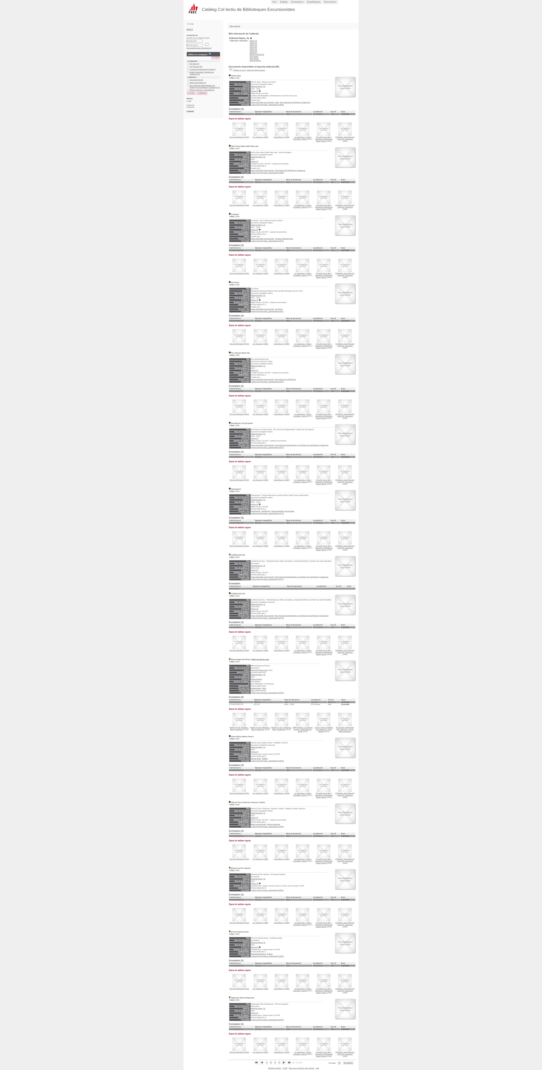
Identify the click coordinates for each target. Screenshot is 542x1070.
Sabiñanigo (265, 511)
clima (264, 688)
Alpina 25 (253, 47)
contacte (190, 111)
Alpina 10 (253, 41)
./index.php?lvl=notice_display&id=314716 (267, 514)
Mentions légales (274, 1068)
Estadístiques (313, 2)
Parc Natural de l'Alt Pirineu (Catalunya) (295, 102)
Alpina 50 (253, 53)
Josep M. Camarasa (345, 139)
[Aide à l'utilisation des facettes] (209, 54)
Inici (274, 2)
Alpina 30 (253, 49)
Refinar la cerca (240, 70)
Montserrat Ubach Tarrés (324, 140)
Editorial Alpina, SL (258, 87)
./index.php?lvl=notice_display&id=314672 (267, 382)
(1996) (260, 137)
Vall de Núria (256, 759)
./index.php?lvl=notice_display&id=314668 (267, 105)
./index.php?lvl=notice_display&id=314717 (267, 579)
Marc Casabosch (236, 730)
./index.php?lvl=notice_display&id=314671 (267, 311)
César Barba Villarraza (346, 731)
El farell (270, 954)
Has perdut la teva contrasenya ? (199, 48)
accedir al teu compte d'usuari (197, 38)
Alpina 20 (253, 45)
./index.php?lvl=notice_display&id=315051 (267, 890)
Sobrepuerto (256, 511)
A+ (192, 24)
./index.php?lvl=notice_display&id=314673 (267, 448)
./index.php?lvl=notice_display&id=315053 (267, 1020)
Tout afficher (348, 1063)
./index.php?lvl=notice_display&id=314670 (267, 241)
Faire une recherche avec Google (301, 1068)
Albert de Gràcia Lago (260, 660)
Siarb (277, 102)
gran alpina (254, 57)
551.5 (253, 691)
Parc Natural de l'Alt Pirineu (285, 380)
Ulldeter (265, 759)
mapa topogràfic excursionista (262, 102)
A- (188, 23)
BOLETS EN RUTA (257, 55)
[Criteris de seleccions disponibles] (231, 70)
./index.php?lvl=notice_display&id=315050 (267, 827)
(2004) (239, 137)
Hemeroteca (297, 2)
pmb (317, 1068)
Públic (232, 78)
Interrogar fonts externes (256, 70)
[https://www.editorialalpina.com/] (260, 91)
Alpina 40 (253, 51)
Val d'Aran (279, 309)
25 (339, 1063)
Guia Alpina (254, 59)
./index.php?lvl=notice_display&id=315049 (267, 761)
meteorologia (256, 688)
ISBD (238, 78)
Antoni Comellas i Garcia (302, 138)
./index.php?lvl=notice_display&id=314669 (267, 173)
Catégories (191, 77)
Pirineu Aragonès (273, 824)
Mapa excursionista (258, 824)
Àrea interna (330, 2)
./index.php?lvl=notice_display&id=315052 (267, 956)
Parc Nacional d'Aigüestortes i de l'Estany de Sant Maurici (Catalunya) (301, 445)
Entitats (284, 2)
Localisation (192, 61)
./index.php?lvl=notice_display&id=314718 (267, 618)
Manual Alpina (255, 61)
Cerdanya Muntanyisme (284, 239)
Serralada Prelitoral (258, 954)
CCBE (285, 1068)
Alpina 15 (253, 43)
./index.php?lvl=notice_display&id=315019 (267, 693)
